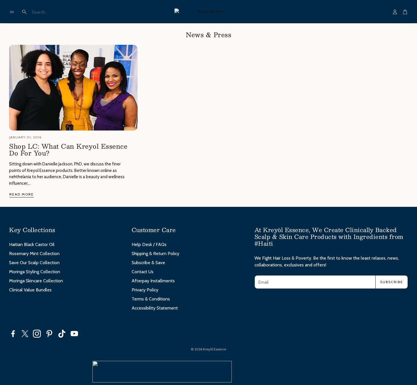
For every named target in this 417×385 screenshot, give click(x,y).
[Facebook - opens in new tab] (13, 334)
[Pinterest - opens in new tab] (49, 334)
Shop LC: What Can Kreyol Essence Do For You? (68, 149)
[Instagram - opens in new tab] (37, 334)
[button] (12, 12)
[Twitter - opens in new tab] (25, 333)
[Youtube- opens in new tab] (74, 334)
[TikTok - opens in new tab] (62, 334)
